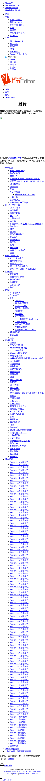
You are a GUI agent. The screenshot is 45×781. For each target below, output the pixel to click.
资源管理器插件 (22, 303)
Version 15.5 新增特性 (19, 690)
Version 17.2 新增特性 (19, 645)
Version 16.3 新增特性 (19, 669)
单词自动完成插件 (23, 324)
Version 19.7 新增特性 (19, 579)
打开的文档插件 (22, 308)
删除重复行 (15, 213)
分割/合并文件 (16, 263)
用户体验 (9, 271)
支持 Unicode (15, 401)
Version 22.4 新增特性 (19, 507)
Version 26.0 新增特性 (19, 467)
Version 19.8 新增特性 (19, 576)
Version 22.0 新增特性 (19, 518)
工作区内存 (15, 285)
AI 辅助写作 (15, 293)
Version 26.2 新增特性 (19, 462)
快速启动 (14, 282)
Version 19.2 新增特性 (19, 592)
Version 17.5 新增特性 (19, 637)
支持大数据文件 (12, 256)
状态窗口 (14, 454)
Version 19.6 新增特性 (19, 581)
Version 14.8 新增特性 (19, 709)
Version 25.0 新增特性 (19, 480)
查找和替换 (15, 449)
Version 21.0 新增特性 (19, 544)
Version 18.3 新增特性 (19, 616)
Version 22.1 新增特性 (19, 515)
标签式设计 (15, 279)
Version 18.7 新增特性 (19, 605)
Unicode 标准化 (16, 350)
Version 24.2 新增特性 (19, 491)
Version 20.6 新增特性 (19, 555)
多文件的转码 (16, 411)
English (13, 59)
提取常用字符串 (17, 234)
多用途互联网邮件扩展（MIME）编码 (26, 358)
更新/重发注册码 (17, 33)
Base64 (13, 343)
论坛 (12, 28)
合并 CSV (14, 216)
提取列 (13, 232)
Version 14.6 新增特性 (19, 714)
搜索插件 (19, 314)
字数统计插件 (21, 327)
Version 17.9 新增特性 (19, 626)
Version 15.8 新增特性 (19, 682)
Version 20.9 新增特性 (19, 547)
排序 (12, 229)
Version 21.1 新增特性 (19, 542)
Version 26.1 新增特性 (19, 465)
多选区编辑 (15, 192)
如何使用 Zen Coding (29, 319)
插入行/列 (14, 237)
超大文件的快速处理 (19, 266)
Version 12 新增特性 (18, 722)
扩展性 (8, 290)
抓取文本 (14, 443)
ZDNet (11, 759)
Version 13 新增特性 (18, 719)
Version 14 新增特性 (18, 717)
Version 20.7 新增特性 (19, 552)
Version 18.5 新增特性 (19, 611)
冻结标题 (14, 210)
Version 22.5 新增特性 (19, 504)
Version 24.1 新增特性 (19, 494)
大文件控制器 (16, 261)
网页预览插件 (21, 322)
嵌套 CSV (14, 388)
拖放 (12, 417)
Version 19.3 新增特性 (19, 589)
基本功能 (14, 746)
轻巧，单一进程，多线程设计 (23, 269)
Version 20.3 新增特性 (19, 563)
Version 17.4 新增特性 (19, 640)
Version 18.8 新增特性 (19, 603)
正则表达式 (15, 200)
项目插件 (19, 311)
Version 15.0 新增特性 (19, 703)
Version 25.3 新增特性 (19, 472)
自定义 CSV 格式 (17, 250)
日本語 (13, 62)
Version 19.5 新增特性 (19, 584)
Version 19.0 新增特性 (19, 597)
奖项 (12, 49)
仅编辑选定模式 (17, 409)
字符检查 (14, 366)
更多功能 (9, 340)
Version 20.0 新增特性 (19, 571)
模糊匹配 (14, 176)
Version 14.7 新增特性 (19, 711)
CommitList (19, 301)
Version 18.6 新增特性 (19, 608)
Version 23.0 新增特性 (19, 502)
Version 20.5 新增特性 (19, 557)
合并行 (13, 221)
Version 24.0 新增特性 (19, 496)
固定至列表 (15, 438)
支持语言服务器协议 (19, 202)
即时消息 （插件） (18, 433)
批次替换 (14, 451)
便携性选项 (15, 403)
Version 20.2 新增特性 (19, 565)
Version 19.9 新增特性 (19, 573)
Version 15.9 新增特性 (19, 680)
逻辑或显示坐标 (15, 158)
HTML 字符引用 (17, 345)
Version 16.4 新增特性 (19, 666)
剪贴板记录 (15, 422)
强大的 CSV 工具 (12, 205)
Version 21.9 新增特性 (19, 520)
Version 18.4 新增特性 (19, 613)
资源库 (13, 30)
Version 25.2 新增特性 (19, 475)
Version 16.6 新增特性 (19, 661)
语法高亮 (14, 186)
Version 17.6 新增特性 (19, 634)
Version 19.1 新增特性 (19, 595)
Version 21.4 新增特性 (19, 534)
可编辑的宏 (15, 332)
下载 (5, 771)
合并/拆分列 (15, 218)
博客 (7, 14)
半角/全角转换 (16, 356)
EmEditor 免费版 (12, 749)
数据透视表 (15, 240)
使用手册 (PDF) (17, 25)
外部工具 (14, 335)
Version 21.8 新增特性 (19, 523)
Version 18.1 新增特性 (19, 621)
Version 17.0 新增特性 (19, 650)
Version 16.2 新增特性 (19, 672)
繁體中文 (14, 69)
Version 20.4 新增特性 (19, 560)
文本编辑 (9, 168)
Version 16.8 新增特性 (19, 656)
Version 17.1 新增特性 (19, 648)
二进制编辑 (15, 398)
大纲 (12, 337)
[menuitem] (25, 14)
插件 (12, 298)
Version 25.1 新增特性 (19, 478)
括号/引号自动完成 (18, 406)
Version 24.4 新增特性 (19, 486)
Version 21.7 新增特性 (19, 526)
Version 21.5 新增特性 (19, 531)
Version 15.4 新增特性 (19, 693)
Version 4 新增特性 (18, 743)
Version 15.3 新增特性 (19, 696)
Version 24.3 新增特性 (19, 488)
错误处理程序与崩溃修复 (21, 430)
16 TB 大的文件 (17, 258)
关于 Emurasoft (16, 41)
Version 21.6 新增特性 (19, 528)
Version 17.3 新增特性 (19, 642)
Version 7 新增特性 (18, 735)
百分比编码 (15, 372)
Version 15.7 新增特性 (19, 685)
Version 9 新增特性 (18, 730)
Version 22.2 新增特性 (19, 512)
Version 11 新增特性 (18, 725)
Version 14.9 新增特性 (19, 706)
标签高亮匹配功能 (18, 446)
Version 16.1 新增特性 (19, 674)
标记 (12, 287)
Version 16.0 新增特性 (19, 677)
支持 (7, 17)
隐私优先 (14, 382)
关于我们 (29, 771)
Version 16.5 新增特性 (19, 664)
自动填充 (14, 248)
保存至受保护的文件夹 (20, 441)
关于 (7, 38)
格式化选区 (15, 173)
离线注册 (14, 374)
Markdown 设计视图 (18, 348)
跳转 (12, 377)
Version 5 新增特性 (18, 741)
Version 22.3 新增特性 (19, 510)
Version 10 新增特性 (18, 727)
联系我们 (14, 36)
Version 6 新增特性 (18, 738)
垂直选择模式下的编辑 (25, 194)
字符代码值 (15, 364)
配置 (12, 189)
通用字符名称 (16, 380)
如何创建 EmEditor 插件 (25, 329)
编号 (12, 245)
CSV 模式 (14, 385)
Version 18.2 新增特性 (19, 619)
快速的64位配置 (17, 414)
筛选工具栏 (15, 390)
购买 (9, 771)
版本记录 (9, 459)
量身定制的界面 (17, 277)
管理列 (13, 242)
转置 (12, 253)
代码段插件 (20, 316)
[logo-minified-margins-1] (18, 85)
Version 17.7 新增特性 (19, 632)
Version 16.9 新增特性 (19, 653)
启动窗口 (14, 274)
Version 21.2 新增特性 (19, 539)
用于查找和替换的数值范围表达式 (25, 179)
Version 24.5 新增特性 (19, 483)
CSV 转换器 (15, 208)
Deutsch (13, 67)
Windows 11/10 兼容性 (19, 353)
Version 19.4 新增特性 (19, 587)
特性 (14, 771)
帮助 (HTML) (16, 22)
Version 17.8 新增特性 (19, 629)
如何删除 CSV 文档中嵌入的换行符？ (26, 224)
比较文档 (14, 197)
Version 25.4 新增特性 (19, 470)
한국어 (13, 64)
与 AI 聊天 (14, 295)
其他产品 (14, 46)
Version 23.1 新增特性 (19, 499)
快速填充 (14, 226)
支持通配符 (15, 435)
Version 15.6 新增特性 (19, 688)
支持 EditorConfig (17, 171)
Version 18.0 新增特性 (19, 624)
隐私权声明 (15, 51)
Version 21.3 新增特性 (19, 536)
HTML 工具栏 (21, 306)
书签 (12, 425)
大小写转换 (15, 361)
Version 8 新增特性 (18, 733)
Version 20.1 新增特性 (19, 568)
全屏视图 (14, 457)
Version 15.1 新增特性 (19, 701)
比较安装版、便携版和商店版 (18, 751)
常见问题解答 (16, 20)
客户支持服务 (16, 369)
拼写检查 (14, 419)
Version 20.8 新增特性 (19, 549)
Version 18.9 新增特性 (19, 600)
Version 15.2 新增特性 (19, 698)
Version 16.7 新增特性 (19, 658)
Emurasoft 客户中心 (18, 54)
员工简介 (14, 43)
